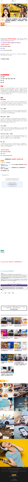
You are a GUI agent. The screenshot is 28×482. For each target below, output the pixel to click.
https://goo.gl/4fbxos (8, 164)
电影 (13, 292)
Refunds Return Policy (15, 472)
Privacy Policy (11, 472)
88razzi (5, 162)
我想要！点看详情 (14, 285)
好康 (9, 292)
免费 (5, 292)
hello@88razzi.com (14, 476)
